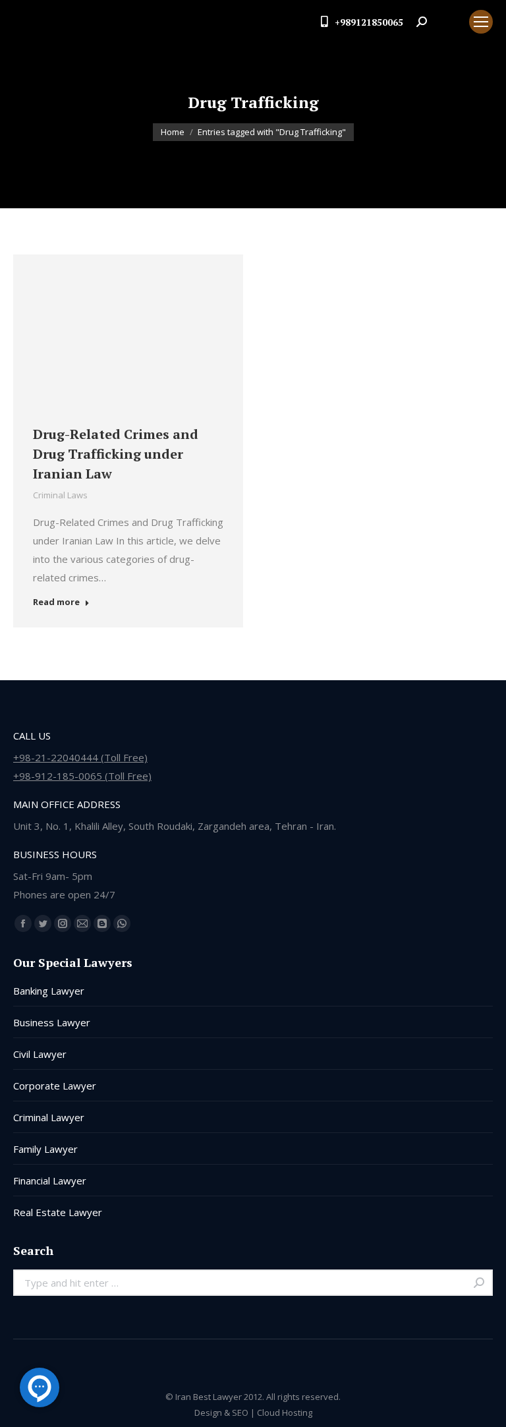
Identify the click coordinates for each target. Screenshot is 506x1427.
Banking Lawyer (48, 990)
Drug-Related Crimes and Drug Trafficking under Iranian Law (115, 453)
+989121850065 (369, 22)
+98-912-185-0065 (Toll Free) (82, 775)
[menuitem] (448, 22)
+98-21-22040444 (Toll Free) (80, 757)
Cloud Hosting (284, 1412)
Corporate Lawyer (54, 1085)
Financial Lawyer (49, 1180)
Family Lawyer (45, 1148)
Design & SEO (221, 1412)
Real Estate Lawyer (57, 1212)
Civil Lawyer (40, 1054)
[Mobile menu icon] (481, 22)
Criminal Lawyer (48, 1117)
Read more (56, 602)
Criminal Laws (60, 495)
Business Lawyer (51, 1022)
